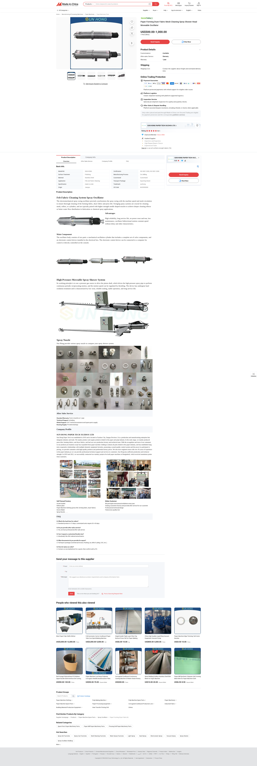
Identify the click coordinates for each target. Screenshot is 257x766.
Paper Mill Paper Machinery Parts (94, 726)
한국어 (145, 754)
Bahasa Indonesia (184, 754)
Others (130, 707)
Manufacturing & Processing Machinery (72, 14)
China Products (89, 751)
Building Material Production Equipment (68, 707)
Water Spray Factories (117, 736)
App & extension (176, 10)
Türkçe (167, 754)
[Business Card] (198, 166)
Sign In (144, 148)
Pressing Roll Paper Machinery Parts (120, 726)
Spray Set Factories (64, 736)
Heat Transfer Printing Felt (100, 707)
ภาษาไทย (161, 754)
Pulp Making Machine (99, 700)
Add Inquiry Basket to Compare (97, 84)
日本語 (150, 754)
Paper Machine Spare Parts (64, 704)
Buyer (155, 10)
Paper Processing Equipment (101, 704)
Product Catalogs (84, 696)
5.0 (175, 161)
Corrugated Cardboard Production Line (140, 704)
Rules (199, 10)
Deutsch (125, 754)
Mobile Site (172, 751)
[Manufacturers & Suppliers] (67, 4)
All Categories (63, 10)
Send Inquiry (155, 42)
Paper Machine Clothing (63, 700)
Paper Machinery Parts (103, 14)
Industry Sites (141, 751)
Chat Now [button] (187, 42)
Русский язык (110, 754)
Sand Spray (142, 736)
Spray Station (184, 736)
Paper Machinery (89, 14)
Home (58, 14)
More (58, 744)
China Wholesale (120, 751)
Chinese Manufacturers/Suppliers (105, 751)
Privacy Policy (158, 758)
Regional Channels (152, 751)
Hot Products (79, 751)
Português (95, 754)
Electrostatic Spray (156, 736)
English (82, 754)
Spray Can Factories (80, 736)
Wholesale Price (131, 751)
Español (88, 754)
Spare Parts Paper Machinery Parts (69, 726)
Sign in (199, 5)
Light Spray (131, 736)
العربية (139, 754)
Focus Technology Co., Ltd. (115, 758)
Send (71, 594)
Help (165, 10)
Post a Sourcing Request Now (112, 594)
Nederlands (132, 754)
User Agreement (139, 758)
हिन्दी (155, 754)
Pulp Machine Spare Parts (136, 700)
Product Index (163, 751)
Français (102, 754)
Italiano (118, 754)
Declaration (149, 758)
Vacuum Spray (171, 736)
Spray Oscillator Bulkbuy (65, 741)
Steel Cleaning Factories (98, 736)
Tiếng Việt (174, 754)
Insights (179, 751)
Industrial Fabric (170, 704)
